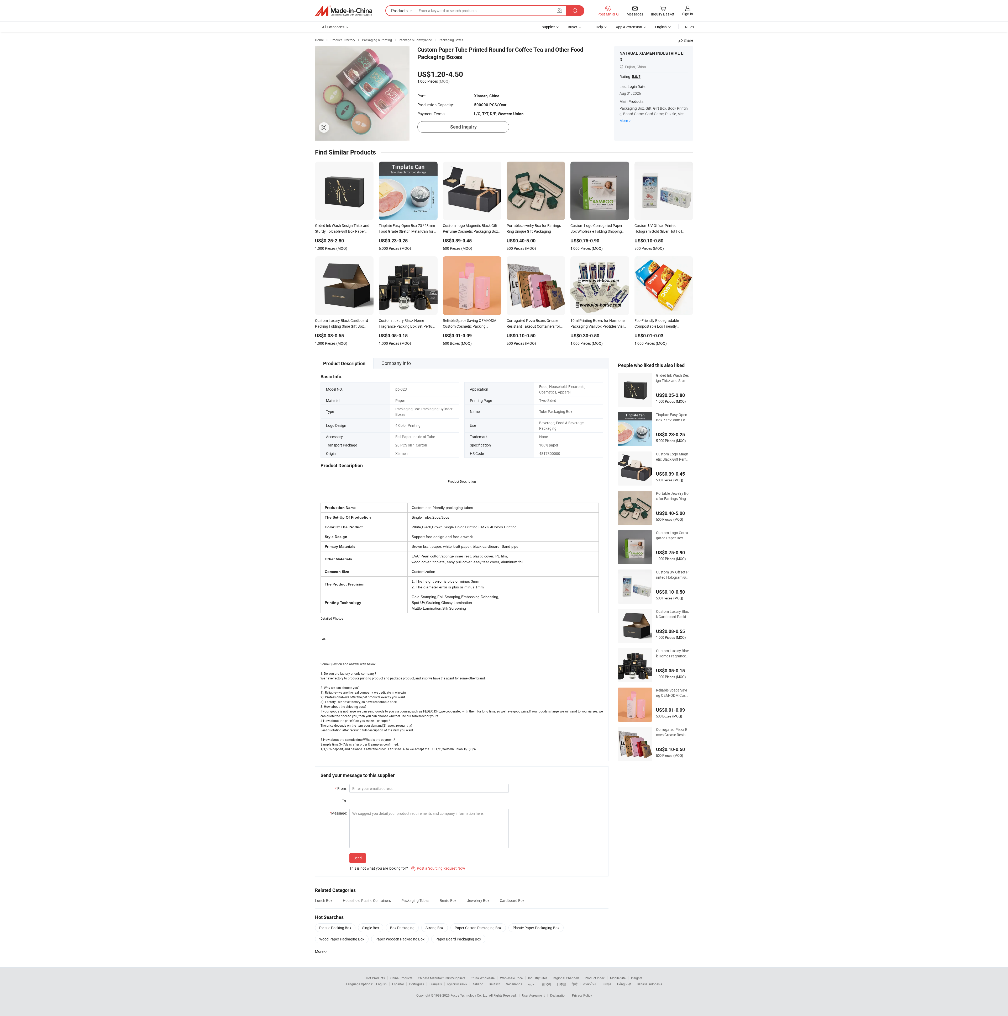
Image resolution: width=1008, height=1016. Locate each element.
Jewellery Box (478, 900)
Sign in (687, 13)
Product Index (595, 978)
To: (344, 800)
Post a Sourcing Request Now (438, 868)
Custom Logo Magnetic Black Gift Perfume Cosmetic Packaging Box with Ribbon (672, 456)
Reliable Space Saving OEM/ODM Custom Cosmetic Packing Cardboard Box (671, 693)
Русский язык (457, 984)
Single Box (370, 927)
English (381, 984)
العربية (532, 984)
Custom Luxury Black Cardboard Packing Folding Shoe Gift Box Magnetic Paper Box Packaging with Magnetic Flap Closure (672, 614)
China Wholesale (483, 978)
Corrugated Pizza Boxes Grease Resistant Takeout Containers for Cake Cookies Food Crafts (672, 732)
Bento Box (448, 900)
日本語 (561, 984)
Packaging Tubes (415, 900)
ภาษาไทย (589, 984)
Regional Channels (566, 978)
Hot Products (375, 978)
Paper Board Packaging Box (458, 939)
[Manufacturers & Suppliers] (343, 10)
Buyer (572, 26)
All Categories (333, 26)
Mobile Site (618, 978)
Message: (338, 813)
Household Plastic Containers (367, 900)
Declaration (558, 995)
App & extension (629, 26)
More (624, 120)
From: (341, 788)
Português (416, 984)
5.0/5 (636, 77)
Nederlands (514, 984)
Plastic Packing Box (335, 927)
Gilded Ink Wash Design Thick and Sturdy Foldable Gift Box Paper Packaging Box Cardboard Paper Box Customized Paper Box (672, 378)
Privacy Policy (582, 995)
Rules (689, 26)
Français (435, 984)
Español (398, 984)
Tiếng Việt (624, 984)
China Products (401, 978)
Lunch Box (323, 900)
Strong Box (435, 927)
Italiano (477, 984)
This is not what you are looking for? (378, 868)
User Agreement (533, 995)
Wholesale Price (511, 978)
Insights (636, 978)
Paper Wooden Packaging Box (399, 939)
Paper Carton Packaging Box (478, 927)
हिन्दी (575, 984)
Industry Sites (537, 978)
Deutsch (494, 984)
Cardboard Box (512, 900)
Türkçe (606, 984)
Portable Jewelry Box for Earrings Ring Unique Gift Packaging (672, 496)
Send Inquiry (463, 127)
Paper (400, 400)
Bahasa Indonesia (649, 984)
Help (599, 26)
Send (358, 857)
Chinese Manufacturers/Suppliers (441, 978)
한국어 (546, 984)
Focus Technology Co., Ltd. (469, 995)
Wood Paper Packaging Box (341, 939)
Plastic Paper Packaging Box (536, 927)
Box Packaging (402, 927)
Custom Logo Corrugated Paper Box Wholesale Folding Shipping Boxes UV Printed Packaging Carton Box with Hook (672, 535)
